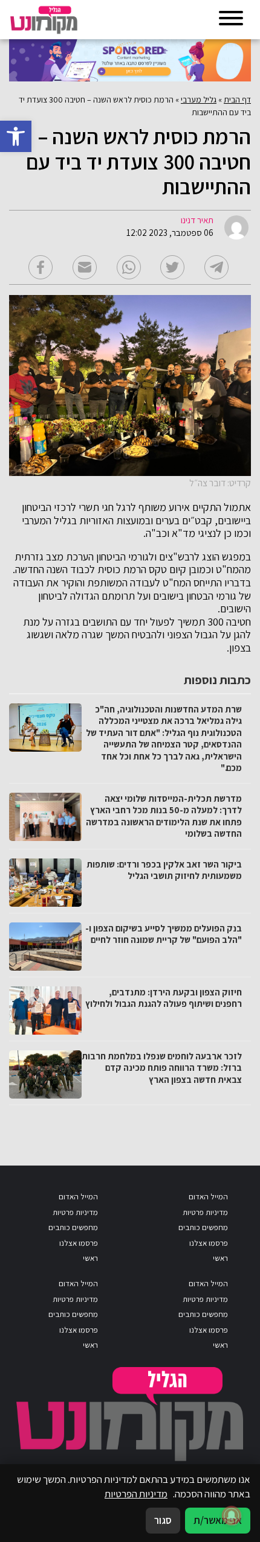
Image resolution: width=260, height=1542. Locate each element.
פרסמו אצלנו (208, 1243)
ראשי (220, 1258)
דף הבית (237, 99)
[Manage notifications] (231, 1515)
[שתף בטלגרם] (216, 267)
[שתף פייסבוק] (40, 267)
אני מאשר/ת (217, 1520)
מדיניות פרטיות (205, 1212)
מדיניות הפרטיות (136, 1493)
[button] (15, 136)
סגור (163, 1520)
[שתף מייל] (85, 267)
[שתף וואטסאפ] (129, 267)
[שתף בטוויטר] (172, 267)
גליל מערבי (198, 99)
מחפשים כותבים (203, 1227)
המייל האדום (208, 1196)
